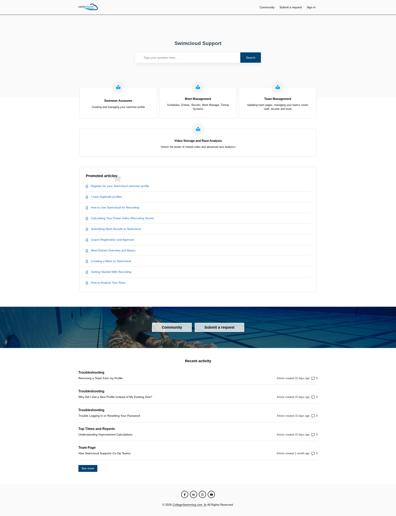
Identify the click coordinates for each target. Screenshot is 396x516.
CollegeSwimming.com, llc (190, 504)
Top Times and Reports (96, 429)
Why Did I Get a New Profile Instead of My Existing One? (115, 397)
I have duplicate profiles (106, 196)
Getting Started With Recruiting (111, 271)
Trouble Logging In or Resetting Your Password (109, 415)
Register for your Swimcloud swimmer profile (120, 186)
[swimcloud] (88, 7)
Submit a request (290, 7)
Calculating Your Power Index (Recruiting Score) (122, 218)
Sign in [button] (311, 7)
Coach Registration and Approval (112, 239)
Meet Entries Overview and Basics (113, 250)
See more (89, 468)
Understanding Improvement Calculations (105, 434)
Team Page (87, 447)
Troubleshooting (91, 372)
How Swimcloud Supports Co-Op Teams (104, 453)
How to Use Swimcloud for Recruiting (115, 207)
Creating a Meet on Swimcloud (111, 261)
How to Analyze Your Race (108, 282)
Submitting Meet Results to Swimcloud (116, 229)
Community (267, 7)
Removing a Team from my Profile (100, 378)
